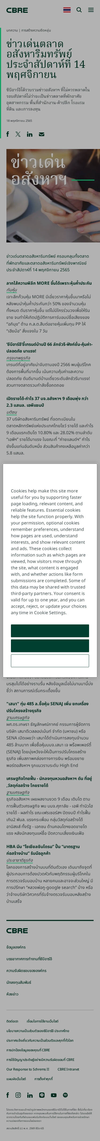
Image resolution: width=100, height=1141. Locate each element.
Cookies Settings (50, 660)
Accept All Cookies (50, 630)
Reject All (50, 645)
